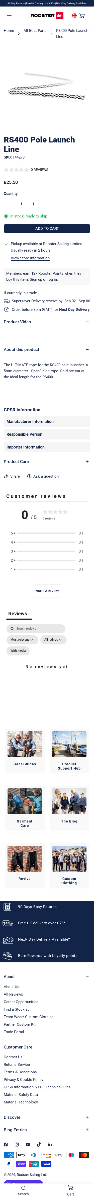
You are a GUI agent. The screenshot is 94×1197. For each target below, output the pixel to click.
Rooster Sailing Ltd (31, 1175)
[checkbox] (18, 650)
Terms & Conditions (20, 1072)
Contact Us (13, 1057)
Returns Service (17, 1064)
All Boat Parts (35, 30)
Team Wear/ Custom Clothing (28, 1017)
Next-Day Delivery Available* (71, 3)
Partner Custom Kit (20, 1024)
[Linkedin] (49, 1144)
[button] (82, 15)
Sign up (36, 279)
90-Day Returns (16, 3)
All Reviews (13, 994)
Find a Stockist (16, 1009)
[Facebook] (5, 1144)
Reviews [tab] (19, 614)
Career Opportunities (21, 1002)
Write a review (47, 591)
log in (52, 279)
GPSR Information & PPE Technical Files (37, 1087)
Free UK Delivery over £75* (40, 3)
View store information (30, 258)
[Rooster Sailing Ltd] (47, 15)
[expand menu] (9, 15)
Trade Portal (14, 1032)
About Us (11, 987)
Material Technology (21, 1102)
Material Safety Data (21, 1094)
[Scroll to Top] (85, 1170)
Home (9, 30)
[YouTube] (27, 1144)
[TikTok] (38, 1145)
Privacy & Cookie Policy (23, 1079)
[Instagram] (16, 1144)
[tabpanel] (47, 672)
